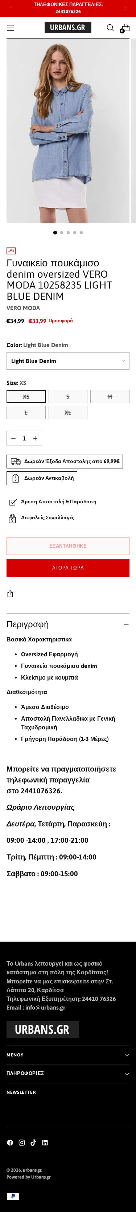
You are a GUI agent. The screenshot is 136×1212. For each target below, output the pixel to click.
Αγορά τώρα (68, 568)
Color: (37, 345)
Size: (16, 382)
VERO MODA (23, 308)
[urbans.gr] (68, 27)
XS (26, 396)
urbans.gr (32, 1170)
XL (68, 412)
